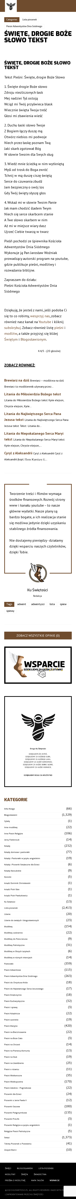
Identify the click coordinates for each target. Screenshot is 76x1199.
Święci (7, 1137)
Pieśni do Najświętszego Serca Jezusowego (23, 989)
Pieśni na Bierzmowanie (15, 1032)
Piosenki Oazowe (12, 1106)
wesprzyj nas (40, 316)
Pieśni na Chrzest (12, 1044)
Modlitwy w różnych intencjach (18, 958)
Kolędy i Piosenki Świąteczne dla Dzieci (21, 865)
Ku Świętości (9, 902)
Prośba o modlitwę (15, 1180)
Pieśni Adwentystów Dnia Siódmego (24, 26)
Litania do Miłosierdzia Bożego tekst (32, 394)
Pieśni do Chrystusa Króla (16, 982)
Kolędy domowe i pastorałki (17, 852)
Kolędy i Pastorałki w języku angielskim (22, 858)
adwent (21, 604)
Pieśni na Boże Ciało (13, 1038)
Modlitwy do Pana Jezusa (15, 939)
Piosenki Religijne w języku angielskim (22, 1125)
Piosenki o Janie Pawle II (15, 1100)
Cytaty (7, 821)
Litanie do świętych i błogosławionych (21, 920)
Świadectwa (40, 1174)
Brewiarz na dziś (16, 380)
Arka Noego (9, 809)
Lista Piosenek (46, 1168)
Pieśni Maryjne (10, 1026)
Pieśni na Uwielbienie (14, 1063)
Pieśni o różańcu (11, 1069)
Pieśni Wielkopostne (13, 1082)
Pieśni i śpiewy (10, 1007)
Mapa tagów (37, 1180)
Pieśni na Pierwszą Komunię (17, 1051)
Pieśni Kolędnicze (12, 1013)
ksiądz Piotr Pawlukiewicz (16, 896)
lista (52, 604)
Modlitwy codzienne (13, 933)
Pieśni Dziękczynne (13, 995)
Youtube (45, 322)
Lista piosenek (29, 19)
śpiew (63, 604)
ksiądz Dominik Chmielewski (17, 883)
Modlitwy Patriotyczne (14, 945)
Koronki (7, 877)
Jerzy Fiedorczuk (11, 840)
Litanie (7, 914)
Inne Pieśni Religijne (13, 834)
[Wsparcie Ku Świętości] (38, 746)
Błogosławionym (33, 339)
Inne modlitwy (10, 827)
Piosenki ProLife (11, 1119)
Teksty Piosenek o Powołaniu (17, 1144)
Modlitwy (8, 927)
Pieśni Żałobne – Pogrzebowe (17, 1088)
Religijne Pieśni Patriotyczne (17, 1131)
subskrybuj (12, 327)
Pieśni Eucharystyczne (14, 1001)
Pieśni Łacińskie (11, 1020)
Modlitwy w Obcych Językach (17, 951)
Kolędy (7, 846)
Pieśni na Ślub (10, 1057)
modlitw (10, 333)
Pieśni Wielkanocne (13, 1075)
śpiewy (10, 611)
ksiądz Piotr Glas (11, 889)
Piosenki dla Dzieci (12, 1094)
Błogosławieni (10, 815)
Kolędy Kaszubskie (12, 871)
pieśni (58, 327)
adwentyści (38, 604)
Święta (24, 1174)
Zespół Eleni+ (10, 1150)
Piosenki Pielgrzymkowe (15, 1113)
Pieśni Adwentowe (12, 970)
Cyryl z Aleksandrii (18, 453)
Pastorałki (8, 964)
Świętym (11, 339)
